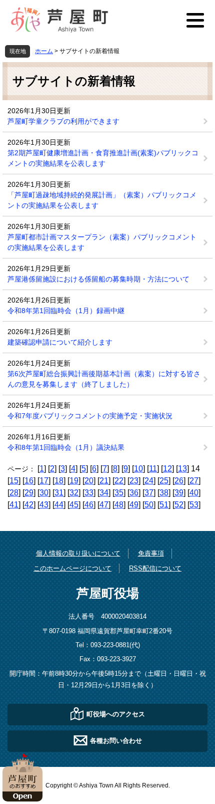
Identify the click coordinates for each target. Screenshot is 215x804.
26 (179, 480)
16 (29, 480)
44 (59, 504)
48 (119, 504)
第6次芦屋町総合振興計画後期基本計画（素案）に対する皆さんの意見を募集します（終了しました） (104, 379)
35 (119, 492)
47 (104, 504)
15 (14, 480)
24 (149, 480)
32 (74, 492)
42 (29, 504)
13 (182, 468)
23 (134, 480)
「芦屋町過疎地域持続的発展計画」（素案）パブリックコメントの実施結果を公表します (102, 200)
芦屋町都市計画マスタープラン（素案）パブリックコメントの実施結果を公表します (102, 242)
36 (134, 492)
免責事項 (151, 553)
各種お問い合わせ (116, 740)
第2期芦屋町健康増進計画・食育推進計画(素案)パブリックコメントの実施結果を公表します (103, 158)
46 (89, 504)
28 (14, 492)
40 (194, 492)
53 (194, 504)
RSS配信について (155, 568)
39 (179, 492)
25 (164, 480)
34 (104, 492)
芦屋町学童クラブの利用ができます (64, 121)
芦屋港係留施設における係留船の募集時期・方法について (99, 279)
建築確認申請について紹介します (60, 342)
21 (104, 480)
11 (153, 468)
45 (74, 504)
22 (119, 480)
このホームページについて (73, 568)
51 (164, 504)
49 (134, 504)
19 (74, 480)
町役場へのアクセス (115, 713)
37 (149, 492)
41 (14, 504)
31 (59, 492)
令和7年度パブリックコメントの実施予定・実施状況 (90, 416)
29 (29, 492)
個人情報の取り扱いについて (78, 553)
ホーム (44, 51)
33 (89, 492)
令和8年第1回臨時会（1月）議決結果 (66, 447)
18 (59, 480)
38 (164, 492)
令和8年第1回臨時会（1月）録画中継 (66, 311)
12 (167, 468)
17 (44, 480)
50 (149, 504)
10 (138, 468)
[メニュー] (195, 20)
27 (194, 480)
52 (179, 504)
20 (89, 480)
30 (44, 492)
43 (44, 504)
